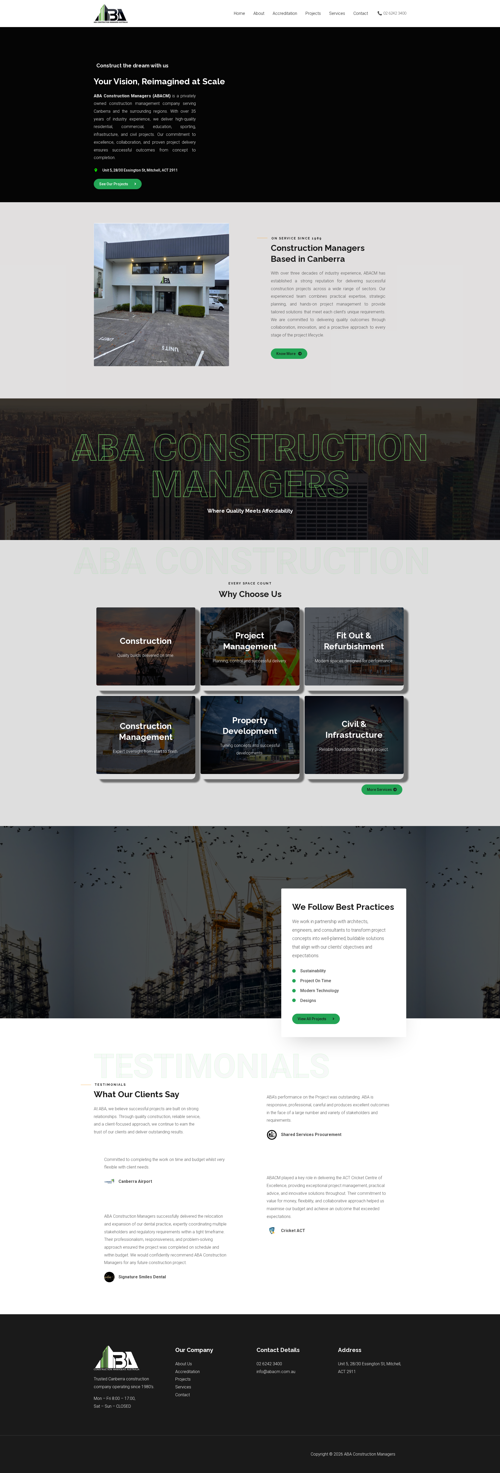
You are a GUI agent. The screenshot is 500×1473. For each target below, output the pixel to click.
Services (337, 13)
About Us (183, 1363)
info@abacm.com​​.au (276, 1371)
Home (239, 13)
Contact (360, 13)
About (258, 13)
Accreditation (285, 13)
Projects (313, 13)
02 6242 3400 (269, 1363)
